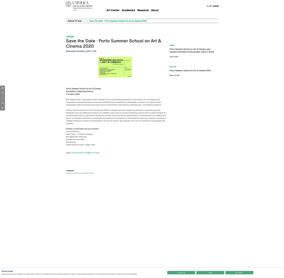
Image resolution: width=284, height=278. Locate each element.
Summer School (88, 173)
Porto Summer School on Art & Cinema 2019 (190, 70)
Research (143, 10)
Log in (216, 6)
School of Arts (75, 21)
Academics (128, 10)
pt (211, 6)
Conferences (77, 173)
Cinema (70, 36)
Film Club (173, 66)
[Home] (83, 6)
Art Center (113, 10)
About (155, 10)
